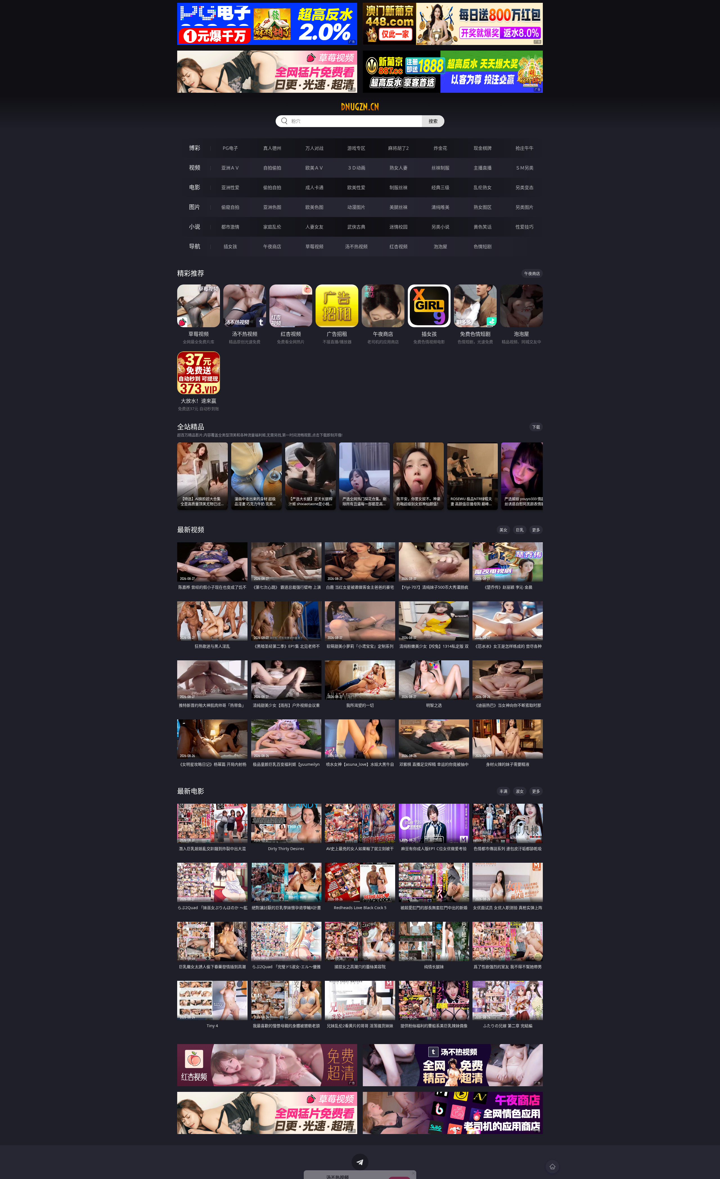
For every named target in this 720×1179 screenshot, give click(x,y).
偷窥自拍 (230, 207)
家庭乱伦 (272, 227)
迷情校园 (399, 227)
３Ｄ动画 (356, 168)
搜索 (433, 121)
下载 (536, 427)
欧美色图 (314, 207)
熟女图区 (483, 207)
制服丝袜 (399, 187)
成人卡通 (314, 187)
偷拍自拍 (272, 187)
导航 (194, 246)
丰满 (503, 791)
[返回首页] (552, 1166)
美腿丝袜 (399, 207)
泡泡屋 (440, 246)
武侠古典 (356, 227)
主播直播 (483, 168)
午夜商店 (272, 246)
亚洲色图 (272, 207)
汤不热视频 (356, 246)
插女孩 (230, 246)
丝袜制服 (440, 168)
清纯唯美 (440, 207)
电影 (194, 187)
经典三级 (440, 187)
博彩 (194, 148)
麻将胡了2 (398, 148)
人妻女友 (314, 227)
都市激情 (230, 227)
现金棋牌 (483, 148)
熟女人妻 (399, 168)
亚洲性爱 (230, 187)
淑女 (520, 791)
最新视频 (190, 529)
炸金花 (440, 148)
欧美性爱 (356, 187)
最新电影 (190, 791)
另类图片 (525, 207)
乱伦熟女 (483, 187)
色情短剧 (483, 246)
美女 (503, 529)
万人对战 (314, 148)
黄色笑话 (483, 227)
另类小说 (440, 227)
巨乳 (520, 529)
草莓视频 (314, 246)
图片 (194, 207)
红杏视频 (399, 246)
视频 (194, 167)
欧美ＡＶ (314, 168)
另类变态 (525, 187)
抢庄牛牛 (525, 148)
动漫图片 (356, 207)
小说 (194, 227)
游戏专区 (356, 148)
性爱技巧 (525, 227)
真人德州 (272, 148)
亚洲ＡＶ (230, 168)
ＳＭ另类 (525, 168)
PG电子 (230, 148)
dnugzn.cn (360, 106)
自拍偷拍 (272, 168)
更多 (536, 529)
